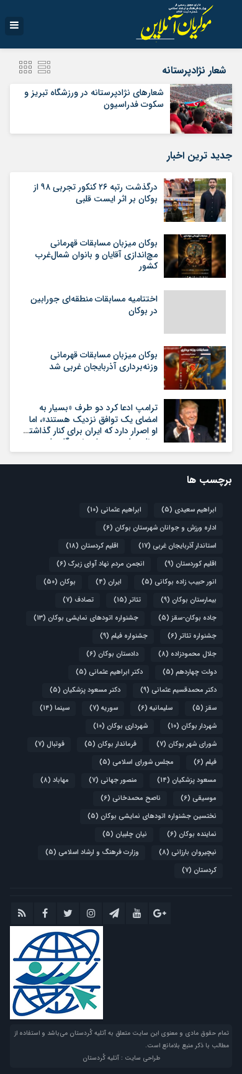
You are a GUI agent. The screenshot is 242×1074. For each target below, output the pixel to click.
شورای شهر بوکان (186, 744)
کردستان (199, 870)
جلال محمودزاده (187, 654)
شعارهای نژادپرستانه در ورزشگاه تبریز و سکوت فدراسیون (94, 98)
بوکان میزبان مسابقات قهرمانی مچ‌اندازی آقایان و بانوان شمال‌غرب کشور (96, 254)
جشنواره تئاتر (192, 636)
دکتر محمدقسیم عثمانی (178, 690)
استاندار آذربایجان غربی (177, 546)
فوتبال (50, 744)
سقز (204, 708)
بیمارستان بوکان (189, 600)
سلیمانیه (155, 708)
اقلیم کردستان (92, 546)
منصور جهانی (113, 780)
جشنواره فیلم (124, 636)
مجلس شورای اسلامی (136, 762)
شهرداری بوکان (120, 726)
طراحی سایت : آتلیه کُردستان (121, 1058)
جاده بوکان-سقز (187, 618)
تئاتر (127, 600)
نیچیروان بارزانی (188, 852)
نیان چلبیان (124, 834)
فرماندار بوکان (110, 744)
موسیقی (199, 798)
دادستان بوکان (112, 654)
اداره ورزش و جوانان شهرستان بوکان (160, 528)
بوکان (59, 582)
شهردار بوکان (192, 726)
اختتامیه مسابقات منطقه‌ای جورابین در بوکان (94, 304)
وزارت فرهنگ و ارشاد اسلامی (92, 852)
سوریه (103, 708)
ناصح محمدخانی (131, 798)
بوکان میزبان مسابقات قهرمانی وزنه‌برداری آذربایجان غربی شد (103, 360)
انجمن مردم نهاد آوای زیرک (100, 564)
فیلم (205, 762)
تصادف (78, 600)
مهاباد (54, 780)
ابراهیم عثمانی (114, 510)
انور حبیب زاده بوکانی (179, 582)
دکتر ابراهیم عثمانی (109, 672)
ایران (109, 582)
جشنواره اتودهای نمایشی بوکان (86, 618)
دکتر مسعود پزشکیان (85, 690)
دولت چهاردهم (190, 672)
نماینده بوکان (192, 834)
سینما (54, 708)
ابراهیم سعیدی (189, 510)
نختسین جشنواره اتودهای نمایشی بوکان (152, 816)
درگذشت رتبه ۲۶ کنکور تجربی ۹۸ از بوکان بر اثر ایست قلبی (96, 192)
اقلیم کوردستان (190, 564)
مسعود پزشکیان (187, 780)
